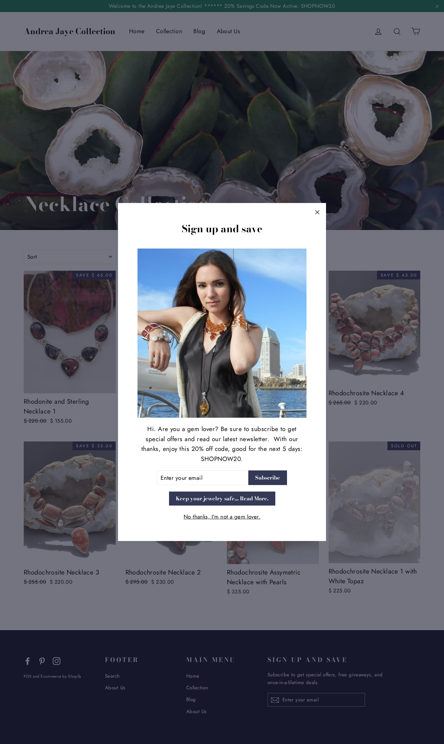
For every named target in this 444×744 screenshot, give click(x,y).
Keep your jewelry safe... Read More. (222, 498)
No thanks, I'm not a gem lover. (222, 517)
